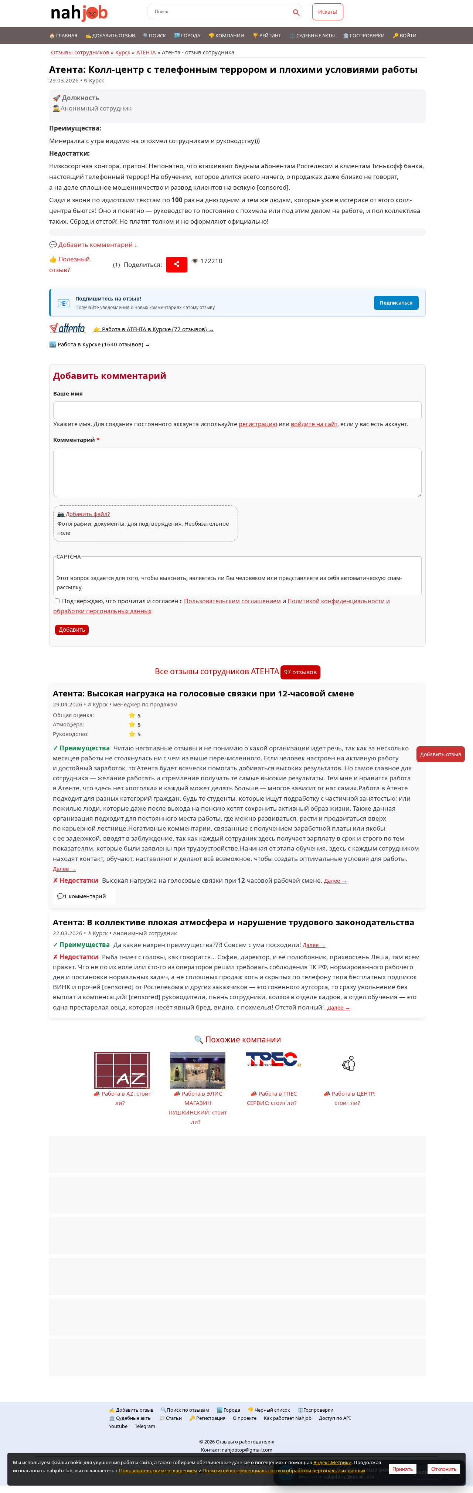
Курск (122, 52)
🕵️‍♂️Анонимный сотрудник (92, 108)
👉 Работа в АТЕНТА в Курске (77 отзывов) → (153, 329)
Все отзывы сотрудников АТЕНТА (217, 671)
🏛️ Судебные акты (130, 1418)
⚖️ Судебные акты (312, 35)
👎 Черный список (269, 1410)
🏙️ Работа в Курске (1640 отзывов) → (99, 344)
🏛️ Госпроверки (364, 35)
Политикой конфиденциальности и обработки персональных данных (284, 1470)
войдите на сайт (314, 424)
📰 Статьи (170, 1418)
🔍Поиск (154, 35)
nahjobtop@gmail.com (247, 1449)
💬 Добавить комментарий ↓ (93, 244)
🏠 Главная (63, 35)
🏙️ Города (187, 35)
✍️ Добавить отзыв (110, 35)
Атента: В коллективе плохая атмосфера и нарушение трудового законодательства (233, 921)
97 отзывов (300, 672)
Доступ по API (335, 1418)
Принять (402, 1469)
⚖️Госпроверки (315, 1410)
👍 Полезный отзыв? (69, 264)
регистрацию (258, 424)
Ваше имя (68, 393)
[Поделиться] (176, 264)
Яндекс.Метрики (332, 1462)
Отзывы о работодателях (245, 1441)
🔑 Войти (404, 35)
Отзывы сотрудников (80, 52)
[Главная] (79, 13)
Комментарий (76, 439)
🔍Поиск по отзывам (185, 1410)
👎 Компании (226, 35)
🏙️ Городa (228, 1410)
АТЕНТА (146, 52)
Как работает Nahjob (288, 1418)
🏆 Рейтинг (266, 35)
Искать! (327, 11)
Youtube (118, 1426)
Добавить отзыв (440, 754)
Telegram (145, 1426)
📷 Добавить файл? (83, 514)
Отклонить (443, 1469)
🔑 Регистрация (207, 1418)
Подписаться (396, 302)
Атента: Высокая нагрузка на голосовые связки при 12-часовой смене (203, 693)
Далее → (64, 868)
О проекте (244, 1418)
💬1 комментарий (81, 896)
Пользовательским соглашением (232, 601)
